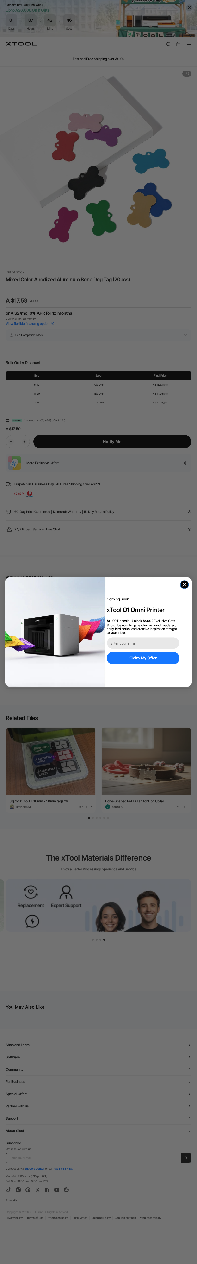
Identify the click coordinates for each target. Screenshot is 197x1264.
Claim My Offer (143, 658)
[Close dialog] (184, 585)
